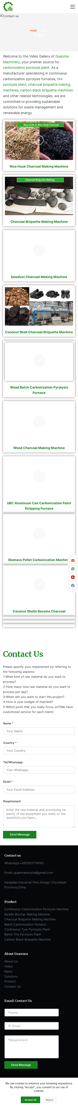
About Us (11, 961)
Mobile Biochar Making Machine (27, 914)
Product (10, 981)
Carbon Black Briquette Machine (27, 939)
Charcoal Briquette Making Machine (29, 919)
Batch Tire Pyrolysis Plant (22, 934)
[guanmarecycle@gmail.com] (73, 560)
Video (8, 966)
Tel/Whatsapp (13, 762)
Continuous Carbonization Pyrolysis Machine (36, 909)
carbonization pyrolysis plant (26, 68)
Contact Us (12, 986)
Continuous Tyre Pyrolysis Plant (27, 929)
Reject (49, 1099)
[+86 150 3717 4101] (73, 569)
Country (10, 743)
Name (8, 723)
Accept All (30, 1099)
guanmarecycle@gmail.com (33, 872)
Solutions (11, 976)
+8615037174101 (32, 863)
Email (8, 781)
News (8, 971)
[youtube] (73, 577)
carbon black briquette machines (46, 90)
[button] (39, 140)
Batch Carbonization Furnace (25, 924)
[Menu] (72, 6)
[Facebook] (73, 585)
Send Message (20, 834)
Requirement (12, 801)
